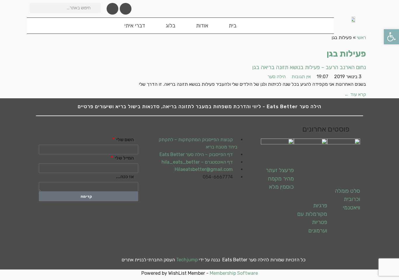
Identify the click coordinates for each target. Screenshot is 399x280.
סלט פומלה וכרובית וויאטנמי (347, 199)
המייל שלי (124, 158)
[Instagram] (112, 9)
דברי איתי (134, 25)
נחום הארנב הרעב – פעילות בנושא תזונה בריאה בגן (309, 67)
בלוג (171, 25)
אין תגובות (301, 76)
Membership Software (234, 273)
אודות (202, 25)
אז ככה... (125, 176)
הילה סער (277, 76)
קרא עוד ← (355, 94)
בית (233, 25)
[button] (391, 36)
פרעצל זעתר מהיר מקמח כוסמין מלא (280, 178)
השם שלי (125, 139)
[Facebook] (125, 9)
